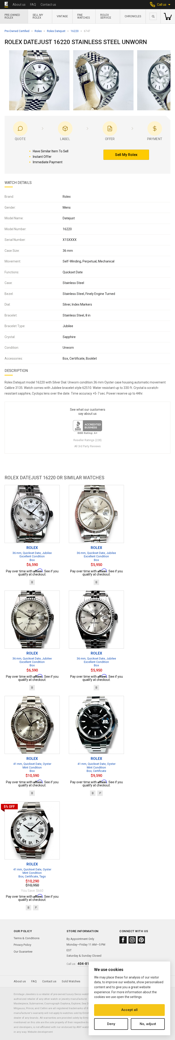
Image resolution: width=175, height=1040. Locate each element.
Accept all (129, 1010)
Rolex (38, 31)
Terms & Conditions (26, 938)
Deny (111, 1024)
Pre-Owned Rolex (12, 16)
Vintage (62, 16)
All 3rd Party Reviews (87, 446)
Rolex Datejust (56, 31)
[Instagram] (132, 940)
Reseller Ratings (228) (87, 440)
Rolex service (105, 16)
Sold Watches (71, 981)
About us (19, 4)
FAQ (33, 4)
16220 (75, 31)
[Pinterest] (141, 940)
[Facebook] (123, 940)
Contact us (48, 4)
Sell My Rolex (38, 16)
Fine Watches (83, 16)
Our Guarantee (23, 951)
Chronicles (133, 16)
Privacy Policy (22, 944)
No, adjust (148, 1024)
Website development (40, 1031)
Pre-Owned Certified (17, 31)
